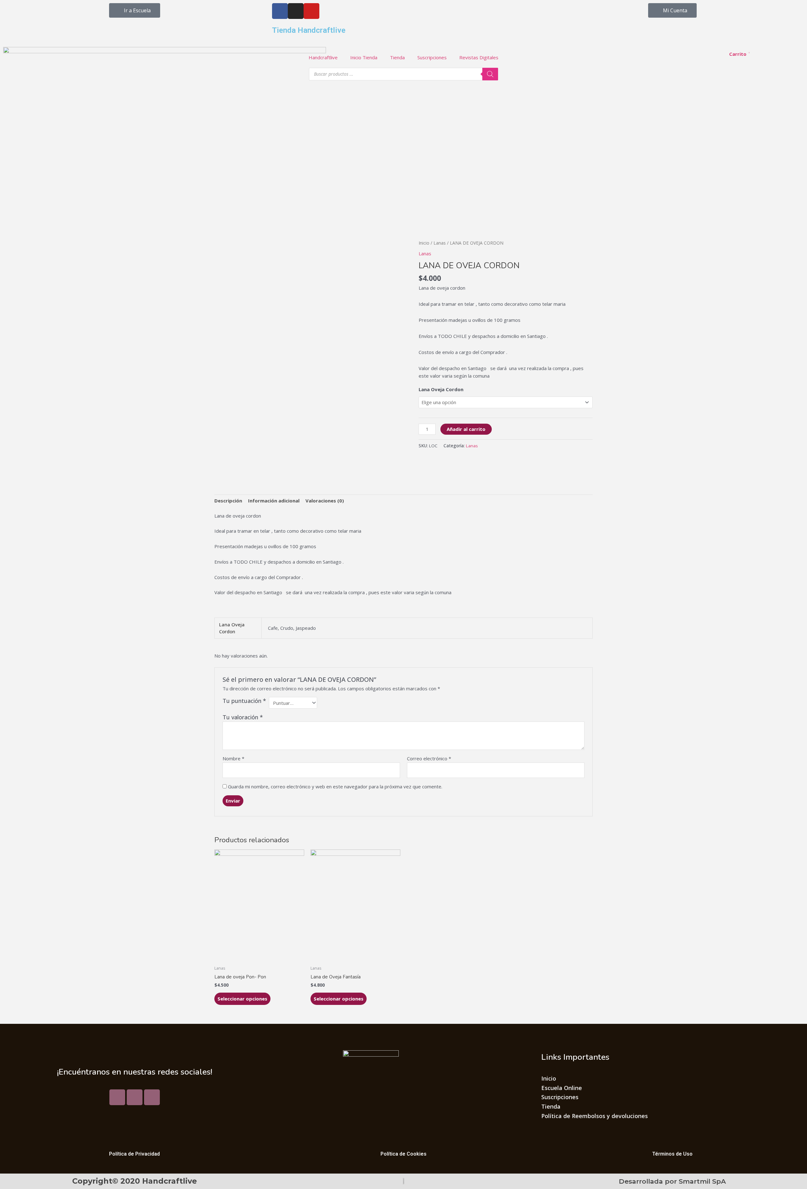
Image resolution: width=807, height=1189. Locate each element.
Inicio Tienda (363, 57)
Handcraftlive (323, 57)
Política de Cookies (403, 1154)
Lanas (439, 243)
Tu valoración (243, 717)
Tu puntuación (244, 701)
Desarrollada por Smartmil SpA (672, 1181)
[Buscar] (490, 74)
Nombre (233, 758)
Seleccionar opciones (242, 998)
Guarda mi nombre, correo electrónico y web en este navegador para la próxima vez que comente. (335, 786)
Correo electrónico (429, 758)
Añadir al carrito (466, 429)
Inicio (424, 243)
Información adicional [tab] (273, 500)
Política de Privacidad (134, 1154)
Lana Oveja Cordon (441, 389)
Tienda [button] (397, 57)
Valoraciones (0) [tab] (324, 500)
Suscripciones (432, 57)
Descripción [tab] (228, 500)
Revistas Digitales (478, 57)
